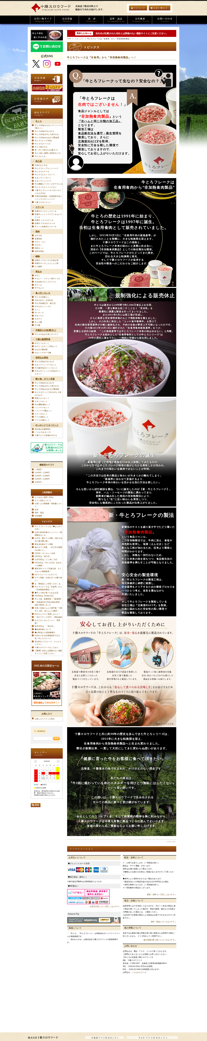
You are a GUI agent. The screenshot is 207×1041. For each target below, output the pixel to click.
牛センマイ (39, 316)
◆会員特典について (43, 629)
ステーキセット (41, 414)
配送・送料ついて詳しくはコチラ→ (161, 894)
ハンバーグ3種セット (43, 411)
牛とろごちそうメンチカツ (46, 187)
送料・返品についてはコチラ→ (163, 922)
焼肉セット (39, 248)
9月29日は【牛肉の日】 (44, 596)
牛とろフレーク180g (43, 141)
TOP (69, 39)
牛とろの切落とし (42, 297)
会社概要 (39, 516)
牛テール (38, 285)
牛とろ (38, 121)
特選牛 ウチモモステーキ (45, 223)
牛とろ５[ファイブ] (42, 144)
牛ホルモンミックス (43, 306)
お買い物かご (159, 8)
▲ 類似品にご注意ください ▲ (48, 584)
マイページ (138, 8)
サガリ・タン (40, 242)
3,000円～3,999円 (42, 479)
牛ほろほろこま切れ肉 (44, 300)
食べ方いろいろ (42, 293)
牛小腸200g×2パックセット (46, 368)
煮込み (38, 271)
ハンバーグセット (42, 407)
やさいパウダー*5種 (43, 353)
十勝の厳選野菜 (42, 339)
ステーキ (39, 207)
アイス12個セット (42, 420)
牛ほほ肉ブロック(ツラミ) (45, 282)
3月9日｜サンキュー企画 (45, 553)
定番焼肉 (38, 239)
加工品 (38, 161)
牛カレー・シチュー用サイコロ (47, 279)
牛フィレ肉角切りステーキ (46, 227)
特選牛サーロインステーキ (46, 211)
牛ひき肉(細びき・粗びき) (45, 303)
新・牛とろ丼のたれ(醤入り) (46, 150)
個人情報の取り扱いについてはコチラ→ (160, 940)
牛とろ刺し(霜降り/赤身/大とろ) (47, 153)
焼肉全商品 (39, 251)
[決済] (91, 20)
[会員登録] (67, 20)
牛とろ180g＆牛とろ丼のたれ (47, 134)
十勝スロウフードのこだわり (46, 647)
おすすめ (38, 235)
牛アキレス (39, 288)
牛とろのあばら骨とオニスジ (46, 334)
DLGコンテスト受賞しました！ (47, 614)
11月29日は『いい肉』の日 (46, 559)
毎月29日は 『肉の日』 (46, 626)
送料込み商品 (41, 357)
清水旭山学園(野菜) (42, 429)
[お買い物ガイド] (42, 20)
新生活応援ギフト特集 (44, 544)
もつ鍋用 (38, 266)
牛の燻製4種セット (42, 404)
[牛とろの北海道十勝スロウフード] (69, 11)
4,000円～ (39, 482)
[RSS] (35, 806)
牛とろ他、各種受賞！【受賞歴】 (48, 599)
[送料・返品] (115, 20)
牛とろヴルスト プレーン (45, 175)
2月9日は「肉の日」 (43, 556)
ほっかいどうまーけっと (47, 425)
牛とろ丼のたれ (41, 147)
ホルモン (38, 245)
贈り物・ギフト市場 (45, 379)
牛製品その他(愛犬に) (45, 330)
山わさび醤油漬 (41, 349)
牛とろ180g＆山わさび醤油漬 (47, 137)
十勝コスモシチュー (43, 202)
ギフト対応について (43, 500)
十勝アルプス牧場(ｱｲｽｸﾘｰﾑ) (46, 435)
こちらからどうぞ (139, 972)
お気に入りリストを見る (45, 719)
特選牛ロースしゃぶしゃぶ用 (46, 263)
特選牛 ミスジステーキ (44, 220)
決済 (36, 510)
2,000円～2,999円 (42, 476)
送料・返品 (39, 513)
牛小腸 (37, 325)
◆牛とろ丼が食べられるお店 (46, 593)
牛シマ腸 (38, 322)
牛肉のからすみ (41, 165)
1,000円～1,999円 (42, 472)
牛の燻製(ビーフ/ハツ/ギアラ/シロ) (49, 184)
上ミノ (37, 310)
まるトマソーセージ (43, 178)
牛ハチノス (39, 313)
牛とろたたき (40, 156)
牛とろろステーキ (42, 171)
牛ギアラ (38, 319)
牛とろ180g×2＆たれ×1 (44, 131)
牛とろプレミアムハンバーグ (46, 168)
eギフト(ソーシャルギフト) (46, 575)
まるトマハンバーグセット (46, 365)
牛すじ (37, 276)
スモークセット (41, 401)
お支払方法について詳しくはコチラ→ (105, 906)
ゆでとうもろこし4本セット (46, 346)
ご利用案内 (47, 492)
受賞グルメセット (42, 398)
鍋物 (37, 256)
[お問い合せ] (164, 20)
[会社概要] (140, 20)
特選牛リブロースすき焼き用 (46, 260)
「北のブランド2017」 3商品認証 (48, 617)
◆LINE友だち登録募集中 (45, 632)
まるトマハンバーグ (43, 181)
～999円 (38, 469)
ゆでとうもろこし (42, 343)
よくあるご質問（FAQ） (45, 497)
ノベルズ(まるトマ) (42, 432)
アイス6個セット (41, 417)
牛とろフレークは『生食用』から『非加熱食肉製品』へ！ (102, 57)
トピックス (79, 39)
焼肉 (37, 231)
